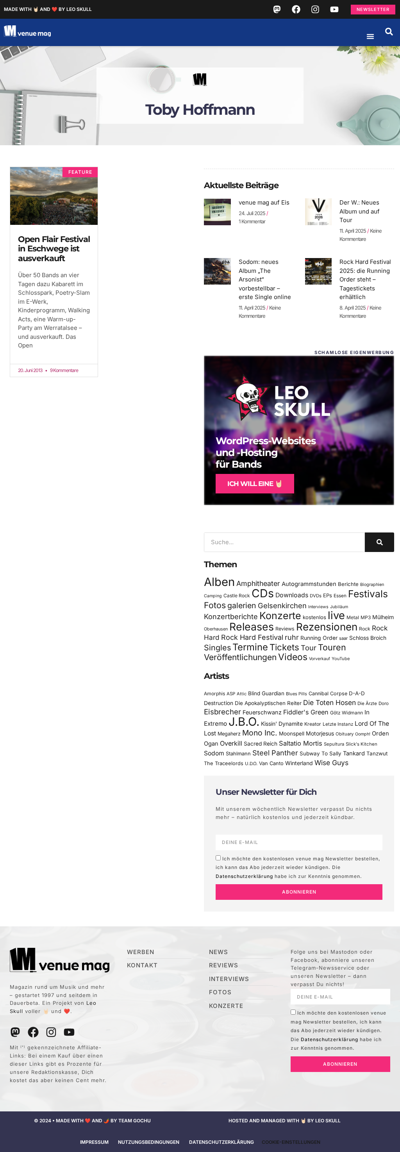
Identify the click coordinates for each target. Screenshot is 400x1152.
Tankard (354, 753)
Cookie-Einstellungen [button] (291, 1142)
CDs (263, 593)
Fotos (215, 605)
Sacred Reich (260, 744)
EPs (327, 595)
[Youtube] (334, 9)
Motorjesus (320, 733)
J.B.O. (244, 721)
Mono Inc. (259, 732)
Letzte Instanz (338, 724)
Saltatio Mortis (300, 743)
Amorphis (214, 693)
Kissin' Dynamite (282, 723)
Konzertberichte (231, 616)
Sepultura (334, 744)
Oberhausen (216, 629)
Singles (217, 647)
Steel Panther (275, 752)
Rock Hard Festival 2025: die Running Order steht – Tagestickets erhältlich (365, 279)
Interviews (318, 606)
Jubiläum (339, 606)
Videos (292, 657)
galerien (241, 605)
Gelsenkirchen (282, 605)
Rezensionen (326, 627)
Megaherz (229, 734)
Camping (213, 595)
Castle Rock (236, 595)
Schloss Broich (367, 638)
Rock (364, 629)
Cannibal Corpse (328, 693)
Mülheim (383, 617)
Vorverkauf (319, 658)
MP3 (366, 617)
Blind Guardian (266, 693)
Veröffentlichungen (240, 657)
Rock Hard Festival (252, 637)
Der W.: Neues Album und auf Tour (359, 211)
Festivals (368, 594)
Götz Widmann (346, 713)
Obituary (345, 734)
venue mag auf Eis (264, 202)
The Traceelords (223, 763)
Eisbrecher (222, 711)
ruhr (292, 637)
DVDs (315, 595)
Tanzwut (377, 753)
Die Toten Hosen (329, 702)
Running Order (319, 638)
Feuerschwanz (262, 712)
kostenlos (314, 617)
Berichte (348, 584)
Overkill (231, 743)
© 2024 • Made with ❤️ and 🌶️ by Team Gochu (92, 1121)
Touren (332, 647)
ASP (231, 693)
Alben (219, 582)
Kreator (312, 724)
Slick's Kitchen (361, 744)
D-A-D (357, 693)
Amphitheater (258, 583)
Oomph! (362, 734)
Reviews (285, 629)
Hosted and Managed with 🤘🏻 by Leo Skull (285, 1121)
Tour (308, 647)
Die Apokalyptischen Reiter (268, 703)
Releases (251, 626)
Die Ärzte (367, 703)
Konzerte (280, 615)
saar (343, 638)
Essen (340, 595)
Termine (250, 647)
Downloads (291, 595)
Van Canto (271, 763)
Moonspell (291, 733)
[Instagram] (315, 9)
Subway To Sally (320, 753)
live (336, 615)
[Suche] (379, 542)
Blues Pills (296, 693)
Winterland (299, 763)
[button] (389, 32)
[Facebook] (296, 9)
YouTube (341, 658)
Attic (241, 693)
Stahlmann (238, 754)
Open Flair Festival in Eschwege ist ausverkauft (54, 248)
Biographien (372, 584)
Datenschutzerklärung (244, 876)
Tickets (284, 647)
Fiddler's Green (306, 712)
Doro (384, 703)
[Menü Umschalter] (370, 36)
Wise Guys (331, 763)
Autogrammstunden (309, 584)
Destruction (218, 703)
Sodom (214, 753)
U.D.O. (251, 763)
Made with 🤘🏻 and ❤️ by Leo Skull (48, 9)
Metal (352, 617)
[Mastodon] (277, 9)
